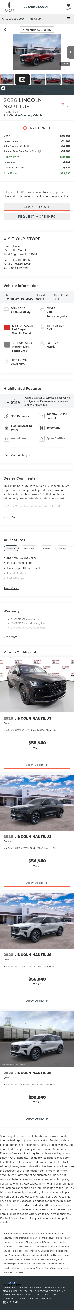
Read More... (11, 517)
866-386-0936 (21, 260)
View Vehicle (37, 765)
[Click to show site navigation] (68, 19)
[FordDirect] (12, 1283)
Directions (36, 19)
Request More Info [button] (37, 216)
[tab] (11, 548)
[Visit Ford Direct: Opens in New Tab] (11, 1301)
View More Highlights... (18, 455)
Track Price (39, 128)
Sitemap (45, 1287)
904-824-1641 (22, 264)
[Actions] (67, 105)
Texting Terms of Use (52, 1291)
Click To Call (37, 206)
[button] (13, 18)
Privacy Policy (29, 1291)
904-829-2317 (19, 268)
